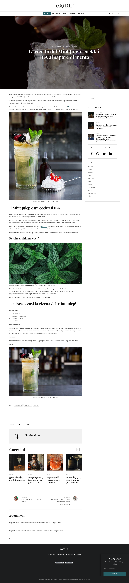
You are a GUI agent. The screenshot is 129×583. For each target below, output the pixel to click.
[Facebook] (107, 14)
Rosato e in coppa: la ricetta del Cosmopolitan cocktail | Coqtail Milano (38, 522)
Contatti (72, 14)
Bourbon (44, 226)
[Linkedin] (115, 14)
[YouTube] (112, 14)
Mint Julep (28, 405)
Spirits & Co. (92, 193)
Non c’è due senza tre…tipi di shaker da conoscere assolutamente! (60, 500)
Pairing (90, 184)
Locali (97, 133)
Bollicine (90, 167)
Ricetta (36, 405)
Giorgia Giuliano (56, 46)
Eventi (90, 170)
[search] (115, 98)
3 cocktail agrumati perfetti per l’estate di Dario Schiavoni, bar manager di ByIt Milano (35, 480)
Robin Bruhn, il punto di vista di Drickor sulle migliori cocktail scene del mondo (106, 116)
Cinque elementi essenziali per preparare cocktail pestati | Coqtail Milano (39, 531)
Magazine (47, 14)
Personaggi (99, 112)
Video (89, 196)
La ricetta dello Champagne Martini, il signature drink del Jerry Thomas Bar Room (73, 480)
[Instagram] (109, 14)
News (64, 14)
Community (56, 14)
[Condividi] (19, 424)
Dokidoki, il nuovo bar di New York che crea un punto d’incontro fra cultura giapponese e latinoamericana (106, 138)
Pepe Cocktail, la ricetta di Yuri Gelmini (31, 499)
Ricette (65, 46)
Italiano (81, 14)
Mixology (91, 178)
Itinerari (90, 173)
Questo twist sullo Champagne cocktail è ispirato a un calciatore (17, 478)
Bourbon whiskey (74, 107)
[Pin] (28, 424)
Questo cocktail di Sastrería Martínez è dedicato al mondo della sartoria (54, 479)
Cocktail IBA (19, 405)
